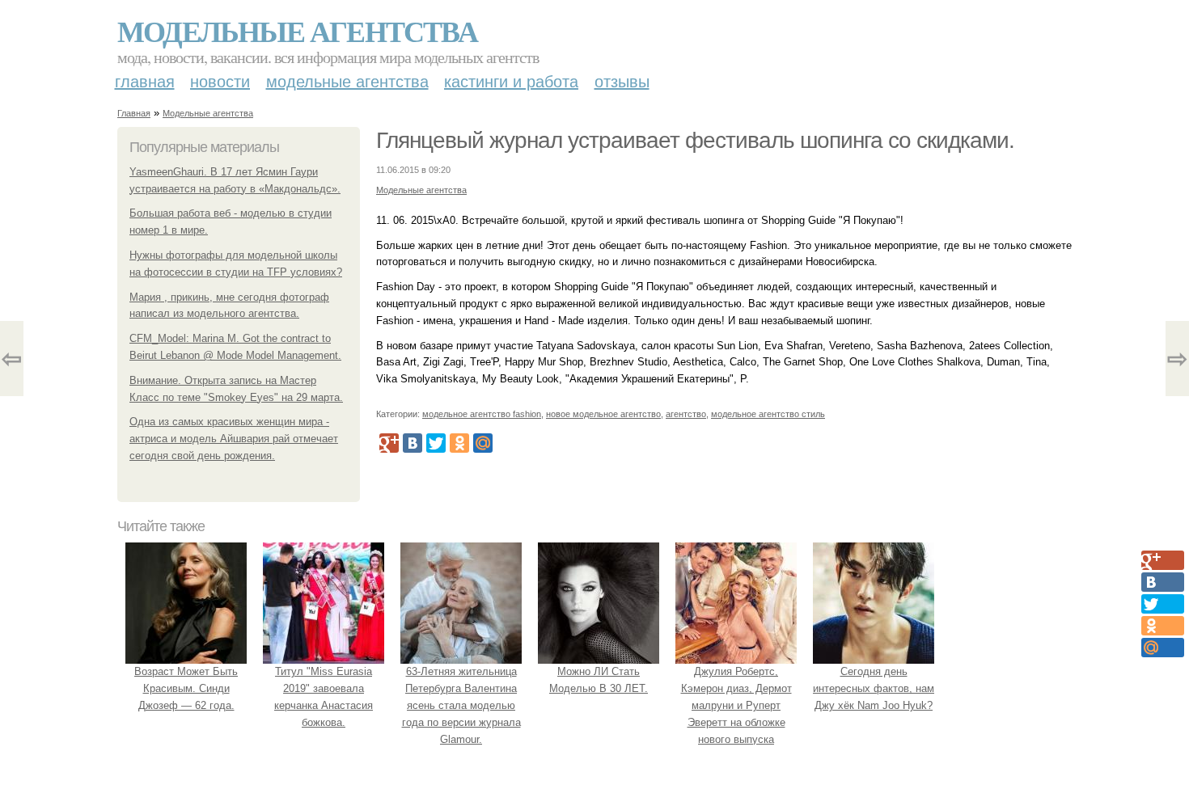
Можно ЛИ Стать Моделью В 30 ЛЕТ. (598, 679)
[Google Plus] (389, 443)
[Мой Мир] (483, 443)
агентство (686, 414)
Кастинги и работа (511, 82)
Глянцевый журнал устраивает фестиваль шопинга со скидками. (695, 140)
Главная (145, 82)
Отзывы (622, 82)
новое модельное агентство (603, 414)
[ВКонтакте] (412, 443)
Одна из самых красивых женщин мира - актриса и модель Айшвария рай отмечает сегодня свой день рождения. (233, 439)
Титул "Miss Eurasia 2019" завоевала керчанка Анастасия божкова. (323, 696)
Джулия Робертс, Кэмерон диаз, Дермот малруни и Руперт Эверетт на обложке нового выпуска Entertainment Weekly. (736, 713)
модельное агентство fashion (481, 414)
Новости (220, 82)
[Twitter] (436, 443)
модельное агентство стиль (768, 414)
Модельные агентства (297, 31)
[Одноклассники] (459, 443)
